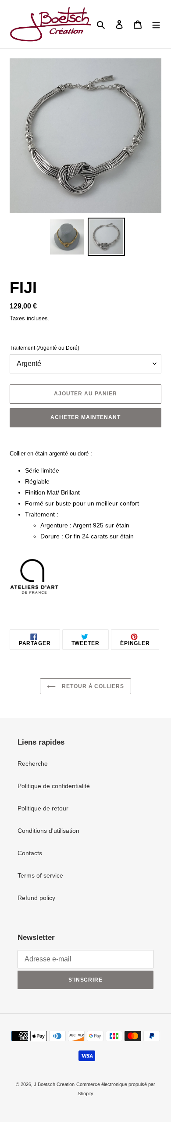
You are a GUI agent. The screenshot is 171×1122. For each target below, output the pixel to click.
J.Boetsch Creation (54, 1084)
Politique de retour (43, 808)
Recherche (33, 763)
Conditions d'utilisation (48, 830)
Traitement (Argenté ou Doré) (44, 348)
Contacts (30, 853)
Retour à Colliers (92, 686)
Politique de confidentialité (54, 785)
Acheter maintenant (85, 417)
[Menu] (156, 24)
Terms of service (40, 875)
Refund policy (36, 897)
